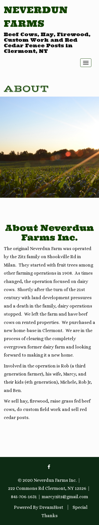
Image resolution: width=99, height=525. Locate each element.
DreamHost (51, 507)
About (26, 89)
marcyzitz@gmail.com (65, 496)
